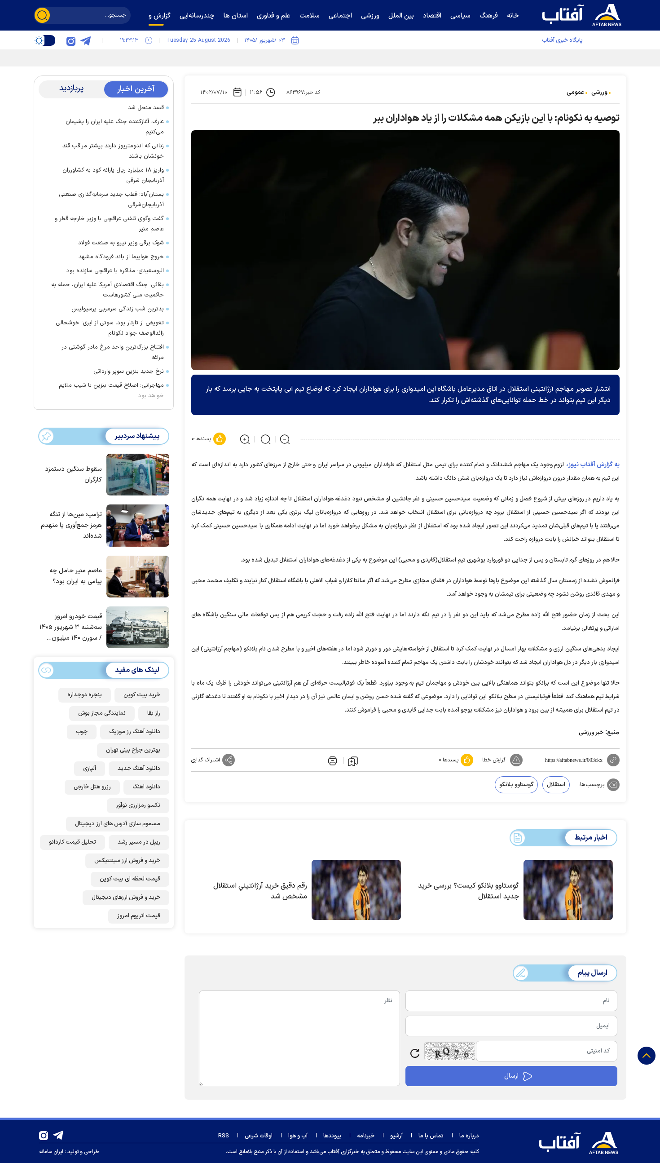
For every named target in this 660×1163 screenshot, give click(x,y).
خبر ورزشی (591, 732)
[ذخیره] (353, 760)
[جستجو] (42, 15)
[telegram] (85, 40)
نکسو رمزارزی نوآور (138, 805)
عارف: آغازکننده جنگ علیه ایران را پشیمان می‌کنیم (115, 127)
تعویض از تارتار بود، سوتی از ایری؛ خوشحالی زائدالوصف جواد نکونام (110, 328)
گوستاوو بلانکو (516, 784)
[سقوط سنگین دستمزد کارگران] (135, 474)
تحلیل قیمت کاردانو (72, 842)
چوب (82, 731)
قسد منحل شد (146, 107)
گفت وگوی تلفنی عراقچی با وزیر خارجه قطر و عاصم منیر (109, 224)
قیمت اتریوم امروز (138, 915)
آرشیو (396, 1136)
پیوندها (332, 1136)
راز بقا (153, 713)
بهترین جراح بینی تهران (133, 750)
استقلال (556, 784)
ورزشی (599, 92)
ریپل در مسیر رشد (139, 842)
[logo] (583, 14)
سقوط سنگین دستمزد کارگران (73, 474)
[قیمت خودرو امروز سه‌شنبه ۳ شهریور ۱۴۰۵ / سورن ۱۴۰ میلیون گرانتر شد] (135, 627)
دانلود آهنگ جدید (139, 768)
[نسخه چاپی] (331, 760)
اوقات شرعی (259, 1136)
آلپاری (89, 768)
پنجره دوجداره (84, 694)
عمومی (575, 92)
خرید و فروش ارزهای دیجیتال (126, 897)
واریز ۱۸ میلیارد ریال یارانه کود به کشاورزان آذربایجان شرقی (113, 175)
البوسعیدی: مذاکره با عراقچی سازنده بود (115, 270)
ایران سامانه (51, 1152)
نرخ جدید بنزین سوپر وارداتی (128, 371)
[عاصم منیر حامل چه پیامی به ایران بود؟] (135, 576)
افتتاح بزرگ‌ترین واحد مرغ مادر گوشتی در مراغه (113, 352)
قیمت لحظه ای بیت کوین (130, 879)
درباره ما (469, 1136)
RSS (223, 1136)
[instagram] (70, 40)
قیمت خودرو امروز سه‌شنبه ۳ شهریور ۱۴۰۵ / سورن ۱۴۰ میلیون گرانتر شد (71, 628)
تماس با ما (431, 1136)
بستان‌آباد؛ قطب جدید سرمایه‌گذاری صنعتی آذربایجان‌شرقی (111, 199)
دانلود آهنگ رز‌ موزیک (134, 731)
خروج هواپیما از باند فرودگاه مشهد (121, 256)
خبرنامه (365, 1136)
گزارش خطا (494, 760)
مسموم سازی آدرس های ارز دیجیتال (117, 823)
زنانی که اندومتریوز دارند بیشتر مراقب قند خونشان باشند (113, 151)
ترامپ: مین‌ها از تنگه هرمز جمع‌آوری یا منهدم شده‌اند (71, 525)
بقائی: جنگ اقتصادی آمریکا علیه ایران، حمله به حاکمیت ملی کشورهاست (107, 290)
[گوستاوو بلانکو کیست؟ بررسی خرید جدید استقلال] (568, 890)
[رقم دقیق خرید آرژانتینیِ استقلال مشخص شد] (356, 890)
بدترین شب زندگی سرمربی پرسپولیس (117, 309)
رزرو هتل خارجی (92, 787)
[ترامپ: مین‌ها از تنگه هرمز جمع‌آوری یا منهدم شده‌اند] (135, 525)
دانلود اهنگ (146, 787)
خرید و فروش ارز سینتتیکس (127, 860)
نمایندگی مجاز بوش (102, 713)
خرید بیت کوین (141, 694)
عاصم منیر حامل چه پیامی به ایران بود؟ (75, 576)
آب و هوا (298, 1136)
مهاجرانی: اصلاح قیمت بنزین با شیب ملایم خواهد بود (111, 390)
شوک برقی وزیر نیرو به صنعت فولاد (121, 243)
